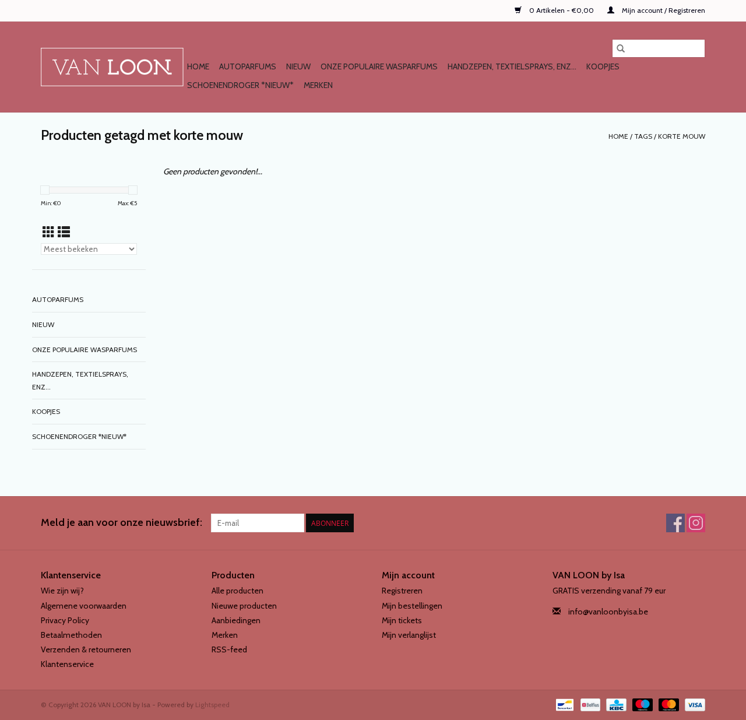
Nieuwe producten (244, 605)
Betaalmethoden (71, 635)
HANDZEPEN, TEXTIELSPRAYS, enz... (512, 66)
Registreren (402, 590)
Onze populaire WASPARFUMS (379, 66)
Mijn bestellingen (412, 605)
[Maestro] (641, 703)
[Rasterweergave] (49, 232)
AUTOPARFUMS (247, 66)
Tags (643, 136)
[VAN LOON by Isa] (112, 67)
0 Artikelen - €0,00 (561, 10)
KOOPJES (603, 66)
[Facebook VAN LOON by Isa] (675, 523)
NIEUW (298, 66)
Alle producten (237, 590)
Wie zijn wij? (62, 590)
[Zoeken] (620, 48)
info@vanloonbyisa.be (608, 611)
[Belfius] (589, 703)
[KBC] (615, 703)
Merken (318, 85)
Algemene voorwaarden (83, 605)
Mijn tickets (402, 620)
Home (198, 66)
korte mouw (681, 136)
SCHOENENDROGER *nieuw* (240, 85)
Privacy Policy (65, 620)
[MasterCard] (667, 703)
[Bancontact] (563, 703)
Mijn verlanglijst (409, 635)
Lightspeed (212, 704)
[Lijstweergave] (64, 232)
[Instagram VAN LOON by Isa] (696, 523)
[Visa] (693, 703)
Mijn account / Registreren (662, 10)
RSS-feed (229, 649)
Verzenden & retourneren (86, 649)
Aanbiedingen (236, 620)
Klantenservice (67, 664)
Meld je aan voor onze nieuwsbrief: (121, 523)
